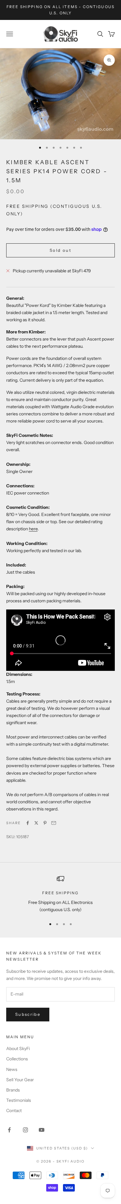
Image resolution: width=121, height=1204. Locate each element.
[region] (60, 894)
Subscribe (27, 1014)
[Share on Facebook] (27, 822)
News (11, 1069)
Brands (13, 1090)
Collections (17, 1059)
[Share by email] (53, 822)
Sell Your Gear (20, 1079)
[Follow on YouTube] (41, 1130)
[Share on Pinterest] (45, 822)
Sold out (60, 250)
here (33, 529)
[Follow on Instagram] (25, 1130)
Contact (14, 1110)
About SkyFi (18, 1048)
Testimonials (18, 1100)
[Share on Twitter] (36, 822)
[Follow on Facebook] (9, 1130)
